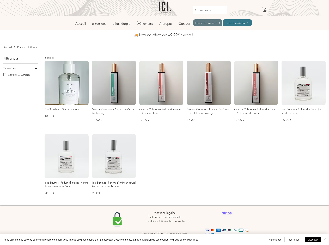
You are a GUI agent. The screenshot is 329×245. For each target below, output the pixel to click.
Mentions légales (164, 213)
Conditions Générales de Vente (165, 221)
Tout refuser (293, 239)
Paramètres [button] (275, 239)
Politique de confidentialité (164, 217)
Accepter (313, 239)
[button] (265, 10)
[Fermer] (325, 239)
